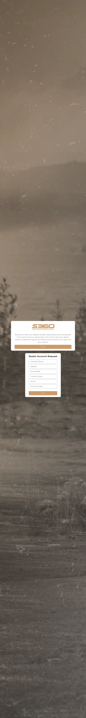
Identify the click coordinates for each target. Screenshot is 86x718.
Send (43, 393)
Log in (43, 347)
